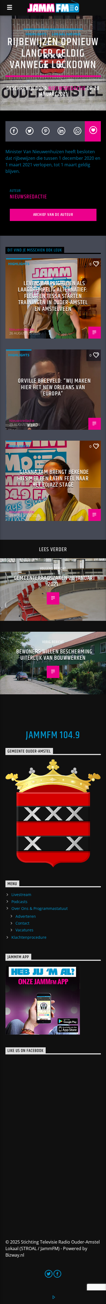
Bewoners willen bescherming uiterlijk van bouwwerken (54, 655)
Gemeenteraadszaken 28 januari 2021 (54, 581)
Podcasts (19, 901)
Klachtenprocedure (28, 937)
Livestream (21, 894)
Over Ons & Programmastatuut (39, 908)
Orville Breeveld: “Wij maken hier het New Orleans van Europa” (54, 387)
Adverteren (25, 916)
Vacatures (24, 929)
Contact (22, 923)
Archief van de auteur (53, 214)
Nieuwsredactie (67, 88)
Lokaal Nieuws (66, 34)
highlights (36, 34)
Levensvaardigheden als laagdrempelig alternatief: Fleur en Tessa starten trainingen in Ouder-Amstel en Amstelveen (53, 296)
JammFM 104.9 (53, 735)
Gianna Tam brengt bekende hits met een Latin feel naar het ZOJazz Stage (53, 478)
